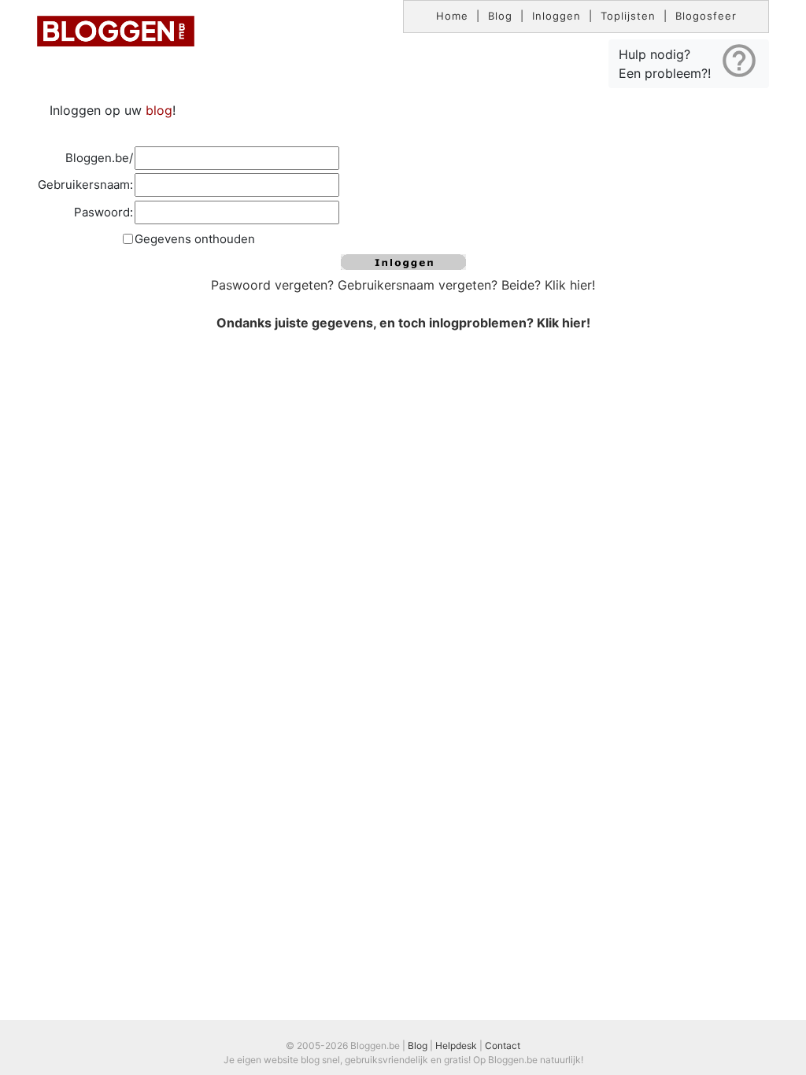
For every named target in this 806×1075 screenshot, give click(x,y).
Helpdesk (456, 1045)
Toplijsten (628, 15)
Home (452, 15)
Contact (502, 1045)
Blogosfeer (706, 15)
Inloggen (556, 15)
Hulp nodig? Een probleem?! (689, 61)
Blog (500, 15)
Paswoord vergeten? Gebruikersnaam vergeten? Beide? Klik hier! (403, 285)
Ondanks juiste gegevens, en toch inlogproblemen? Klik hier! (403, 323)
